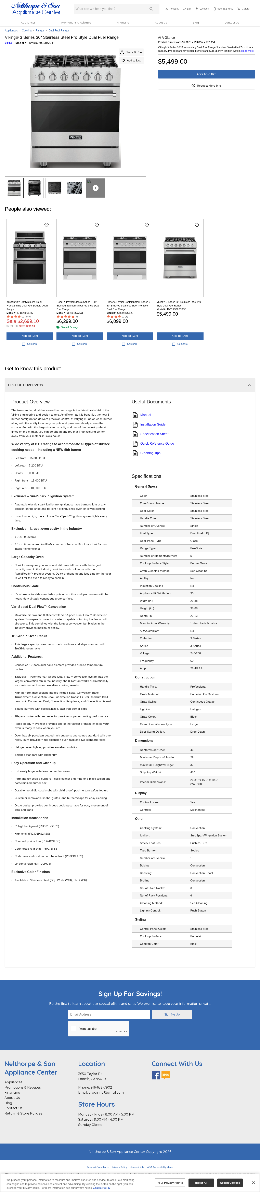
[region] (130, 1183)
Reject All (201, 1182)
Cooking (26, 30)
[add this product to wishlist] (46, 225)
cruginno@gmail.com (106, 1092)
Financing (123, 22)
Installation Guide (153, 424)
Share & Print (134, 52)
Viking (8, 43)
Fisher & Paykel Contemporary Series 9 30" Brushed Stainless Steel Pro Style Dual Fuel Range (128, 306)
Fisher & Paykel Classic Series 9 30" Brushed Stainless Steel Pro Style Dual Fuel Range (77, 306)
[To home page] (36, 9)
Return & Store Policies (23, 1113)
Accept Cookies (230, 1182)
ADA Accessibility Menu (160, 1167)
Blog (196, 22)
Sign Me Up (172, 1014)
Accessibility (137, 1167)
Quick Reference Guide (157, 443)
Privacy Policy (119, 1167)
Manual (145, 415)
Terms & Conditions (97, 1167)
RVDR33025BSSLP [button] (41, 42)
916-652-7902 (101, 1087)
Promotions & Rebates (76, 22)
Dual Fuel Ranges (59, 30)
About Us (161, 22)
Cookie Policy (101, 1187)
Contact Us (231, 22)
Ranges (40, 30)
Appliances (28, 22)
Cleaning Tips (150, 453)
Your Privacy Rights (170, 1182)
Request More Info (209, 85)
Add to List (134, 60)
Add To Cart (206, 74)
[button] (166, 8)
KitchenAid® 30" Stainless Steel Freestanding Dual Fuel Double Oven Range (27, 306)
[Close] (253, 1182)
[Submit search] (151, 9)
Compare (32, 344)
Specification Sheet (154, 434)
